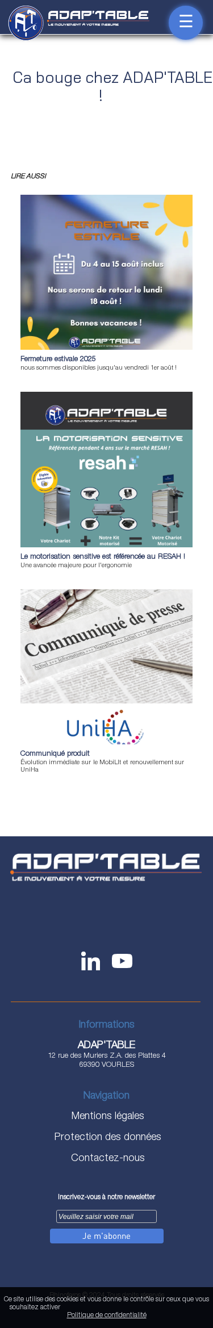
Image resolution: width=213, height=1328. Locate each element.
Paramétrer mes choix (177, 1308)
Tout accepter (78, 1308)
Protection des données (106, 1138)
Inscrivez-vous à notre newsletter (106, 1197)
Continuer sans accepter (123, 1308)
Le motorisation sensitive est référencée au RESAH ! (102, 557)
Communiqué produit (55, 754)
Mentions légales (106, 1117)
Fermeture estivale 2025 (58, 359)
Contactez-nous (106, 1159)
